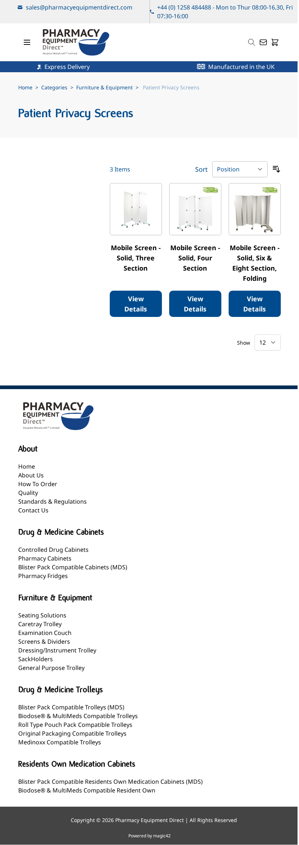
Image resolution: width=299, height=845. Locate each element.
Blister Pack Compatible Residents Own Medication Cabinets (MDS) (110, 782)
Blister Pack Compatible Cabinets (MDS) (72, 567)
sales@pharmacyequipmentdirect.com (79, 7)
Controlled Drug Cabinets (53, 550)
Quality (28, 493)
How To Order (37, 484)
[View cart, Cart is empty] (275, 42)
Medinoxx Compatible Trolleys (59, 742)
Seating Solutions (42, 615)
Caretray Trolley (40, 624)
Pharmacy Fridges (43, 576)
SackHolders (35, 659)
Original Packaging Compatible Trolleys (72, 733)
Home (25, 87)
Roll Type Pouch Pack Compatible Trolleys (75, 725)
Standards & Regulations (52, 501)
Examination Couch (44, 633)
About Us (31, 475)
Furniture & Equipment (104, 87)
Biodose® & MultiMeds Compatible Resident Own (86, 790)
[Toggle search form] (251, 42)
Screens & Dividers (44, 641)
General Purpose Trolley (51, 668)
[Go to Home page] (76, 42)
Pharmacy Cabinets (44, 558)
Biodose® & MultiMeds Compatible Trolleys (78, 716)
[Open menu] (27, 42)
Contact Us (33, 510)
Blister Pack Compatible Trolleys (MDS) (71, 707)
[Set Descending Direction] (276, 169)
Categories (54, 87)
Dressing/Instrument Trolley (57, 650)
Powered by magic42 (149, 836)
